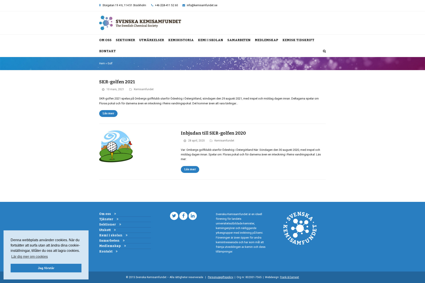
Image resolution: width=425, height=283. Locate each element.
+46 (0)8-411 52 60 (166, 5)
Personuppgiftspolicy (220, 277)
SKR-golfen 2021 (117, 81)
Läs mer (108, 113)
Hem (102, 63)
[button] (324, 51)
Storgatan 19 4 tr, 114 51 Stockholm (124, 5)
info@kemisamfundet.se (202, 5)
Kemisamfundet (144, 89)
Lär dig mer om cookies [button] (29, 256)
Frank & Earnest (289, 277)
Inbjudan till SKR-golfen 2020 (213, 133)
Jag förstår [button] (46, 268)
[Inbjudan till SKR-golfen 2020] (116, 146)
